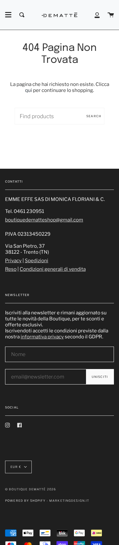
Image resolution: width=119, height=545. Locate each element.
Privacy (13, 260)
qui (28, 90)
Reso (11, 269)
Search (93, 116)
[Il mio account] (97, 15)
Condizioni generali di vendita (53, 269)
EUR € (15, 467)
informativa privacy (42, 337)
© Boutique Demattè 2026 (30, 489)
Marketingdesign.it (69, 500)
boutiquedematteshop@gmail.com (44, 220)
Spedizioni (36, 260)
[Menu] (8, 15)
